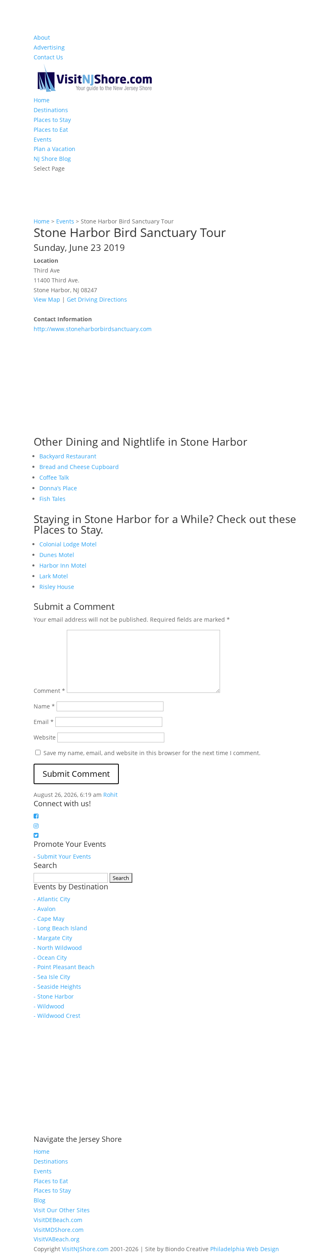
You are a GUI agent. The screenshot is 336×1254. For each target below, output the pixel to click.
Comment (49, 691)
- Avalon (45, 909)
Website (45, 737)
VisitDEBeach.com (58, 1220)
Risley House (56, 587)
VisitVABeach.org (56, 1239)
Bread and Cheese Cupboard (79, 467)
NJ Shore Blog (52, 158)
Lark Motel (53, 576)
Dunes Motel (56, 555)
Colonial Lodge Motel (68, 544)
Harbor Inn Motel (62, 565)
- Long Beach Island (60, 928)
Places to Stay (52, 120)
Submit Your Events (64, 856)
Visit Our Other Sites (62, 1210)
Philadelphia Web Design (244, 1249)
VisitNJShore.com (85, 1249)
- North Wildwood (58, 948)
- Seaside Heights (57, 986)
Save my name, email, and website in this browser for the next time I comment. (152, 753)
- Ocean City (50, 957)
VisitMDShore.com (59, 1230)
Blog (39, 1200)
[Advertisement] (95, 385)
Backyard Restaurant (67, 456)
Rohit (110, 794)
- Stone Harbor (54, 996)
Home (42, 100)
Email (44, 722)
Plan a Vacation (54, 149)
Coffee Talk (54, 477)
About (42, 37)
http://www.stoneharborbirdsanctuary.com (93, 329)
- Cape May (49, 918)
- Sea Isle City (52, 977)
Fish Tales (52, 499)
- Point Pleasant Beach (64, 967)
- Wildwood (49, 1006)
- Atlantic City (52, 899)
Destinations (51, 110)
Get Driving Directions (97, 299)
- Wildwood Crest (57, 1015)
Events (43, 139)
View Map (47, 299)
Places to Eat (51, 129)
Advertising (49, 47)
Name (44, 706)
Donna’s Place (58, 488)
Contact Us (48, 57)
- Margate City (53, 938)
